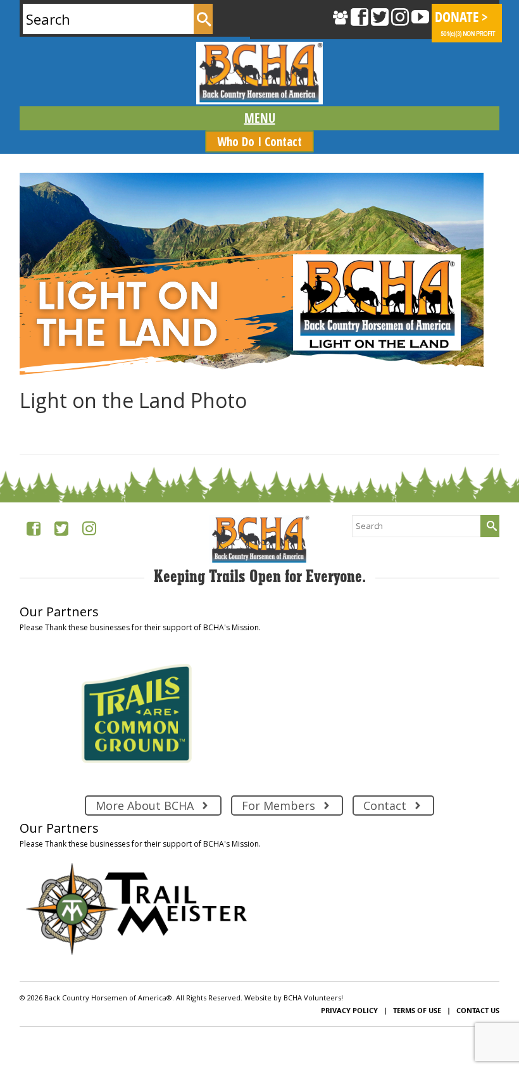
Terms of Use (417, 1010)
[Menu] (259, 118)
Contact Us (477, 1010)
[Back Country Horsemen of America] (259, 73)
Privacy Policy (349, 1010)
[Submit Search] (203, 19)
